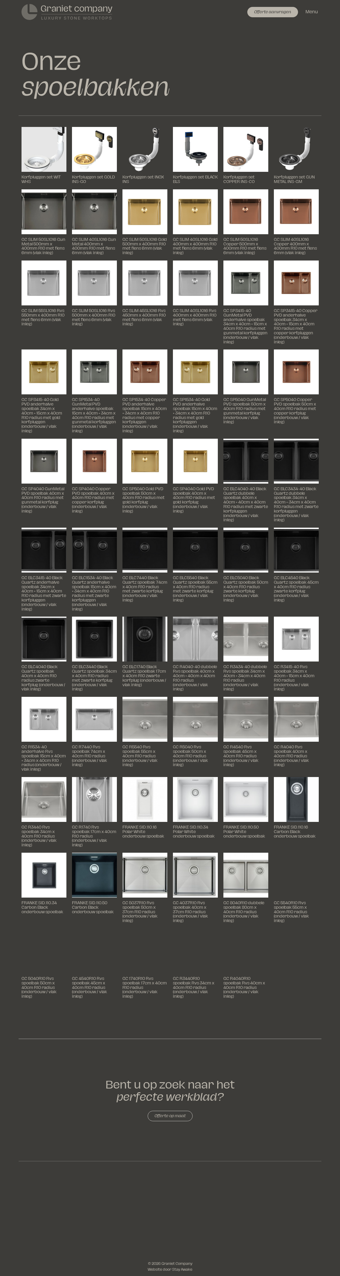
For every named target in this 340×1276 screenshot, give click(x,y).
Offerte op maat (170, 1116)
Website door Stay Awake (170, 1269)
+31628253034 (293, 1190)
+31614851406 (284, 1196)
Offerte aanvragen (272, 12)
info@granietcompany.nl (267, 1213)
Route (306, 1237)
